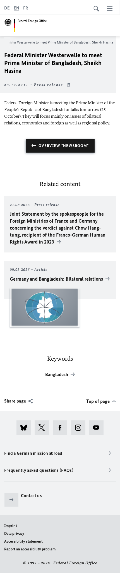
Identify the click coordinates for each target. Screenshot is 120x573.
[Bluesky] (25, 427)
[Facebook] (62, 427)
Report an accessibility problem (30, 549)
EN (16, 8)
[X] (44, 427)
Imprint (10, 525)
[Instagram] (80, 427)
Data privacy (14, 533)
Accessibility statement (23, 541)
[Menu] (110, 8)
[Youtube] (98, 427)
